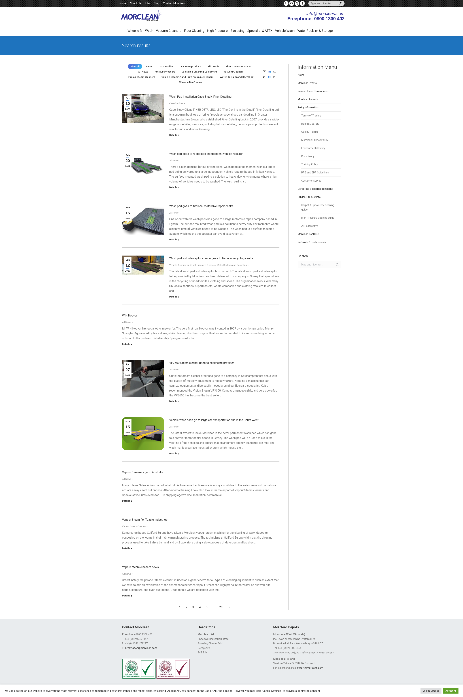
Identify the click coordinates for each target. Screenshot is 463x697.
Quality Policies (309, 131)
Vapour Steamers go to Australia (142, 472)
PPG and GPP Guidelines (315, 172)
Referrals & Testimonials (312, 242)
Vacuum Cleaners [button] (168, 31)
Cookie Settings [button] (431, 690)
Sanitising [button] (237, 31)
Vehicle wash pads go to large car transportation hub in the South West (213, 420)
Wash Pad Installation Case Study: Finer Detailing (200, 96)
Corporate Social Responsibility (315, 188)
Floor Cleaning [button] (194, 31)
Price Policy (307, 156)
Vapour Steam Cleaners (141, 76)
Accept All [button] (450, 690)
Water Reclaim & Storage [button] (315, 31)
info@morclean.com (325, 13)
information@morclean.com (141, 648)
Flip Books (213, 66)
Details (173, 135)
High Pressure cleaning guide (317, 217)
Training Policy (309, 164)
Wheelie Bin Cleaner (190, 82)
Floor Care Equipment (238, 66)
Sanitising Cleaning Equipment (199, 71)
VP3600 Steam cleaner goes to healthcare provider (201, 363)
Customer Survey (311, 180)
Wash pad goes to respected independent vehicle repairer (206, 154)
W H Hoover (129, 315)
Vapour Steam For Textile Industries (144, 519)
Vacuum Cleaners (233, 71)
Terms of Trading (311, 115)
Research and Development (313, 91)
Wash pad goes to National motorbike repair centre (201, 206)
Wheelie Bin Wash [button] (140, 31)
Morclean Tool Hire (308, 234)
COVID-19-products (190, 66)
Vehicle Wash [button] (285, 31)
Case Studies (166, 66)
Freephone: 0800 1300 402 (316, 18)
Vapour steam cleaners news (140, 567)
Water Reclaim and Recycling (237, 76)
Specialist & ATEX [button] (259, 31)
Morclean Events (307, 83)
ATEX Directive (309, 225)
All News (143, 71)
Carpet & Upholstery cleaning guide (317, 207)
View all (135, 66)
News (301, 74)
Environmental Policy (313, 148)
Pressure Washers (165, 71)
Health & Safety (310, 123)
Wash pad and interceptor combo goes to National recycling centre (211, 258)
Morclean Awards (308, 99)
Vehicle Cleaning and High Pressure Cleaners (187, 76)
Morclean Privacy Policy (314, 140)
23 (221, 607)
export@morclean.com (310, 667)
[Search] (340, 3)
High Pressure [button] (217, 31)
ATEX (149, 66)
